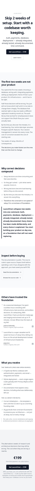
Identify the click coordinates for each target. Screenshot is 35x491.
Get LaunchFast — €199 (17, 52)
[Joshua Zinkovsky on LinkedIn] (33, 326)
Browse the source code (11, 278)
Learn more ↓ (17, 57)
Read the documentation (11, 272)
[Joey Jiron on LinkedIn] (33, 344)
